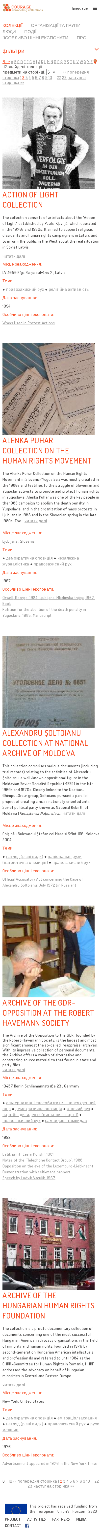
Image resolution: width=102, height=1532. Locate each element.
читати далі (13, 256)
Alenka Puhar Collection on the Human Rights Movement (47, 450)
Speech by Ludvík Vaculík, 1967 (28, 1177)
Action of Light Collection (30, 199)
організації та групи (55, 25)
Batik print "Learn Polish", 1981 (28, 1154)
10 (50, 77)
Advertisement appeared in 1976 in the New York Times (50, 1463)
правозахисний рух (25, 289)
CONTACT (13, 1526)
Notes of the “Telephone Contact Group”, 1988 (42, 1160)
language (80, 8)
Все (6, 61)
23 (64, 77)
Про (81, 37)
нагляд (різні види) (24, 856)
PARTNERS (61, 1519)
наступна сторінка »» (53, 1486)
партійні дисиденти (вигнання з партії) (40, 1114)
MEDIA (81, 1519)
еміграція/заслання (77, 1418)
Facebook (28, 1526)
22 (59, 77)
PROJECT (13, 1519)
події (30, 31)
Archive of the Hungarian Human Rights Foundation (48, 1305)
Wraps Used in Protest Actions (28, 322)
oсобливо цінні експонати (35, 37)
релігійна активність (69, 289)
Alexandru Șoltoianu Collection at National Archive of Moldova (45, 743)
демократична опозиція (29, 558)
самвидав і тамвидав (66, 1120)
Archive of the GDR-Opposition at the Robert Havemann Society (48, 1012)
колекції (12, 25)
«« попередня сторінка (35, 1481)
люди (9, 31)
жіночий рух (78, 1108)
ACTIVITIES (36, 1519)
